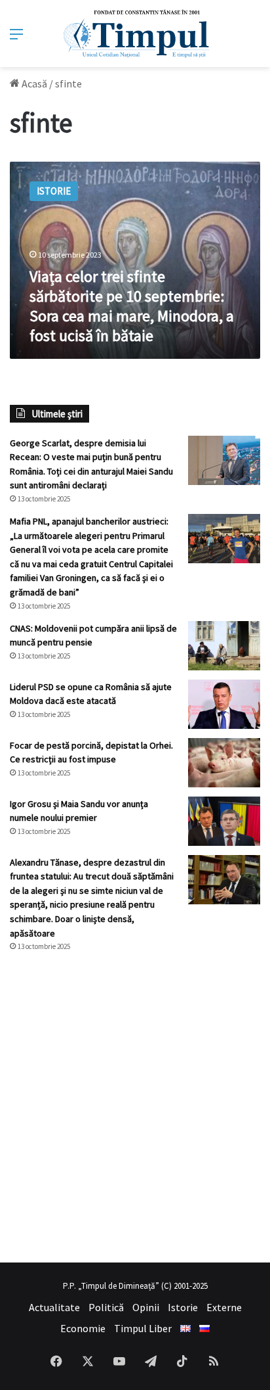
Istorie (183, 1307)
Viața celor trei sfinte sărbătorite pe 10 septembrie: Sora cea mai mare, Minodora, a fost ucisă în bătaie (131, 306)
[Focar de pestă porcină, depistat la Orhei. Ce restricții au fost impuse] (224, 762)
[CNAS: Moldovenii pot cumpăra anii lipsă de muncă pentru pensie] (224, 645)
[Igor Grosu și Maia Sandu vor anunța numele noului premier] (224, 821)
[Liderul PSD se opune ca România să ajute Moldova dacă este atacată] (224, 704)
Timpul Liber (143, 1328)
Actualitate (54, 1307)
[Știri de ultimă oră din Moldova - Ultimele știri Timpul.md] (135, 33)
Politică (106, 1307)
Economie (83, 1328)
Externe (224, 1307)
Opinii (145, 1307)
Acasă (33, 83)
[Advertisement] (135, 1107)
